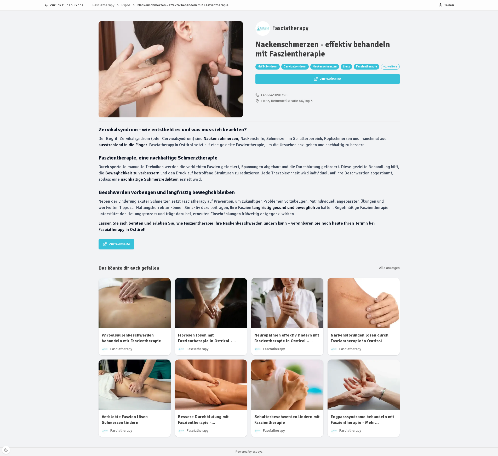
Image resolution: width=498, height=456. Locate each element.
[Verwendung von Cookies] (6, 450)
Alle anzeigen (389, 268)
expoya (257, 452)
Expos (125, 5)
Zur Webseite (330, 79)
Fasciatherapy (290, 28)
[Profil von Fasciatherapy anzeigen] (262, 28)
